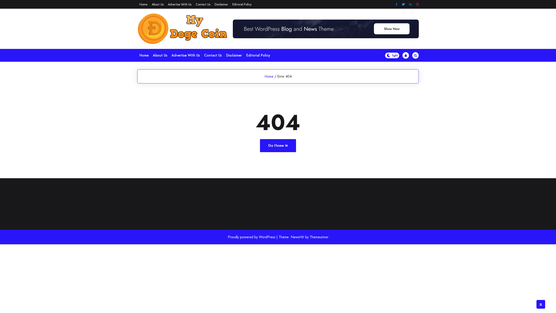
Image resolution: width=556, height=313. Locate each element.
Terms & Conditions (313, 199)
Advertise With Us (179, 4)
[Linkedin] (410, 4)
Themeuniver (319, 237)
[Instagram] (417, 4)
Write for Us (252, 199)
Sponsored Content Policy (307, 208)
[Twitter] (403, 4)
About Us (158, 4)
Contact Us (203, 4)
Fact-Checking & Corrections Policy (255, 208)
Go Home (276, 145)
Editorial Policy (242, 4)
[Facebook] (396, 4)
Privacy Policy (185, 199)
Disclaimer (221, 4)
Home (143, 4)
